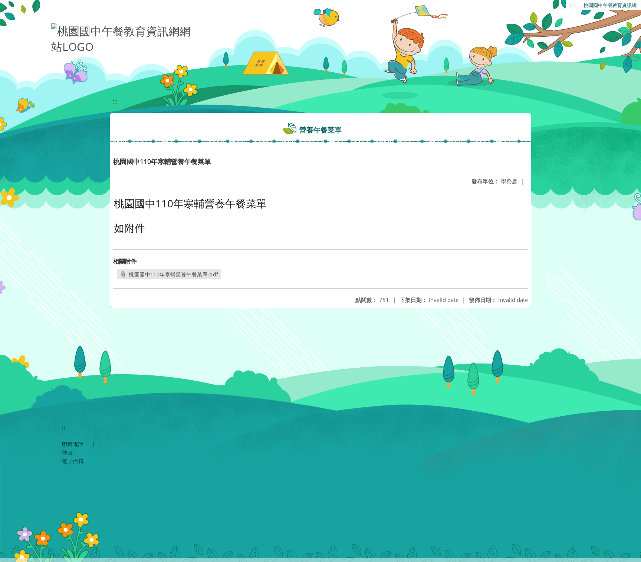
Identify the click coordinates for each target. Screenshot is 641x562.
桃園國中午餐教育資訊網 (610, 5)
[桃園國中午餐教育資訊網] (121, 37)
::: (571, 5)
